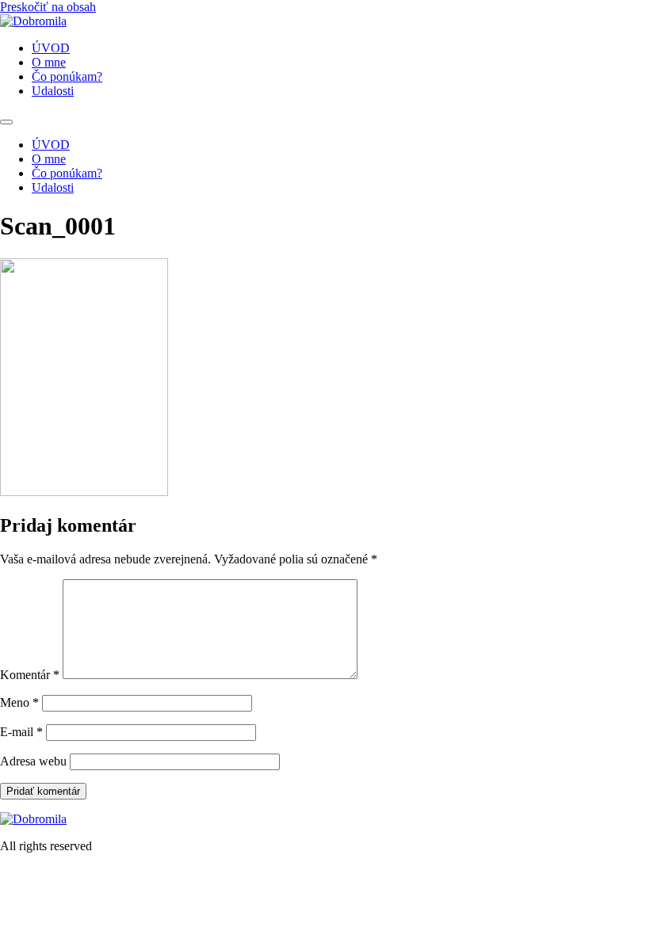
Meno (19, 702)
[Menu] (6, 122)
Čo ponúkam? (67, 76)
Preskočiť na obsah (48, 6)
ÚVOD (51, 48)
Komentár (29, 674)
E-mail (21, 731)
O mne (49, 62)
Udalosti (53, 90)
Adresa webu (33, 761)
